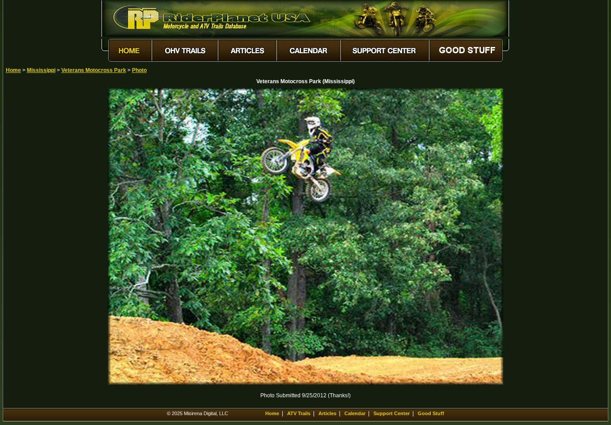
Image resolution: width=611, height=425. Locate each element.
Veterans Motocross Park (93, 70)
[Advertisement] (37, 222)
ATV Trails (298, 413)
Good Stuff (431, 413)
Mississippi (41, 70)
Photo (139, 70)
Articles (327, 413)
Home (13, 70)
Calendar (354, 413)
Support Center (391, 413)
